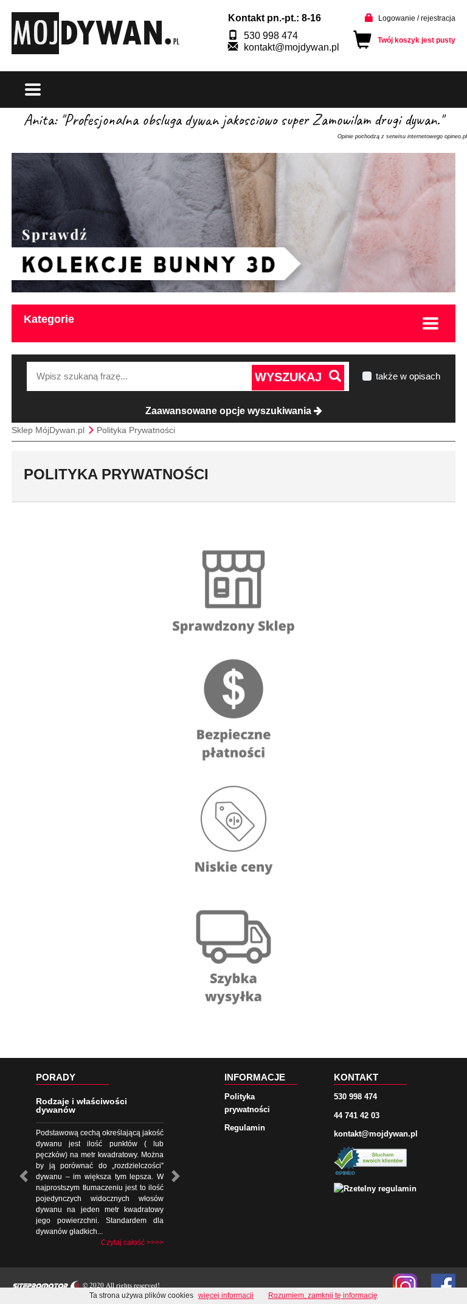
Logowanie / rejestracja (416, 18)
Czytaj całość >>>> (132, 1242)
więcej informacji (226, 1295)
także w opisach (408, 376)
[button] (24, 1176)
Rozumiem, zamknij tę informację (323, 1295)
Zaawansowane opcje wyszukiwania (229, 411)
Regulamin (244, 1127)
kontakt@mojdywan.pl (291, 47)
